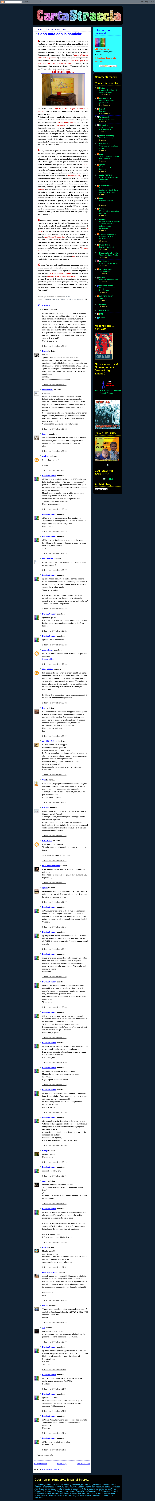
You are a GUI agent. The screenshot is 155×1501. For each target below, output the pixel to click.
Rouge (45, 1151)
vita (67, 299)
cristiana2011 (104, 261)
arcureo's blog (105, 269)
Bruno (45, 351)
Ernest (102, 109)
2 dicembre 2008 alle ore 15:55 (54, 385)
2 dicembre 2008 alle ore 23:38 (54, 836)
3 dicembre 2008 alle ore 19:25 (54, 1323)
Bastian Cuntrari (49, 476)
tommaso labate (106, 286)
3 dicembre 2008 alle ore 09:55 (54, 1112)
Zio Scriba (103, 125)
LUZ (101, 314)
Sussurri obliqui (48, 659)
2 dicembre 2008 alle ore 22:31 (54, 802)
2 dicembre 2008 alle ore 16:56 (54, 451)
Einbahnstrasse (105, 186)
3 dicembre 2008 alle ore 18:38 (54, 1300)
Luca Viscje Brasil (49, 1272)
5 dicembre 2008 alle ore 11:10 (54, 1433)
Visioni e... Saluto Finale (108, 255)
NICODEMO (104, 310)
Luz (43, 708)
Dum (101, 154)
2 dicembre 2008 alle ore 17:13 (54, 470)
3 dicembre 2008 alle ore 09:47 (54, 1038)
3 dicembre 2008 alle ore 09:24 (54, 949)
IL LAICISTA (47, 841)
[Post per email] (86, 299)
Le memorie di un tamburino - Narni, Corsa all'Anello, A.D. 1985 (108, 190)
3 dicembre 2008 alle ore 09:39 (54, 977)
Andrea (45, 456)
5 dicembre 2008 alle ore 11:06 (54, 1370)
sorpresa (55, 299)
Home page (61, 1464)
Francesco (103, 111)
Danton (102, 219)
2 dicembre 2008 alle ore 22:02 (54, 703)
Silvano (102, 209)
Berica (102, 88)
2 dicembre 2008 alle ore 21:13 (54, 664)
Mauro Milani (47, 669)
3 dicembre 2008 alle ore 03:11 (54, 883)
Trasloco (102, 298)
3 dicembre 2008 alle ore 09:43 (54, 1007)
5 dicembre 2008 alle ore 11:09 (54, 1411)
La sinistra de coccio (107, 119)
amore (48, 299)
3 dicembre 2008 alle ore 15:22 (54, 1204)
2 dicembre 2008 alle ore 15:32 (54, 346)
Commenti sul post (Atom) (52, 1469)
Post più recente (40, 1464)
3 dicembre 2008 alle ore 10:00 (54, 1145)
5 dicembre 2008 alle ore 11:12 (54, 1450)
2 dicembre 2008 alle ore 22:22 (54, 736)
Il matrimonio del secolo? (108, 263)
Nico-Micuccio (105, 98)
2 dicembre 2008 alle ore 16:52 (54, 429)
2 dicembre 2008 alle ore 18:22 (54, 645)
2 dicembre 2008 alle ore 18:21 (54, 631)
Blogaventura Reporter (109, 253)
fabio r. (45, 434)
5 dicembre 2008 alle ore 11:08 (54, 1389)
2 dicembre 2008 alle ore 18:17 (54, 570)
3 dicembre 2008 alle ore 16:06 (54, 1242)
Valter (62, 299)
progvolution (47, 650)
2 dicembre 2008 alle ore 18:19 (54, 609)
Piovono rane (105, 144)
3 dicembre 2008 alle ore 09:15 (54, 927)
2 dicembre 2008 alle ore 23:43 (54, 861)
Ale (43, 1328)
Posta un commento (45, 1455)
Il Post (102, 318)
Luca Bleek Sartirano (51, 866)
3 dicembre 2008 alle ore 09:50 (54, 1063)
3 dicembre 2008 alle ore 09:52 (54, 1085)
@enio (45, 888)
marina (45, 1305)
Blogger (102, 304)
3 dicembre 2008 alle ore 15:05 (54, 1176)
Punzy (45, 1247)
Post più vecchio (83, 1464)
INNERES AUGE (106, 296)
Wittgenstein (104, 117)
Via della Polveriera (107, 234)
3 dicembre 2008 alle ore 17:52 (54, 1267)
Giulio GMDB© (105, 175)
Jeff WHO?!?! (104, 271)
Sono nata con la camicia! (60, 34)
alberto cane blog (106, 136)
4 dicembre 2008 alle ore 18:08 (54, 1342)
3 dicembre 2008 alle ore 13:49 (54, 1162)
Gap (44, 780)
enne (44, 1181)
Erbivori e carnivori (106, 247)
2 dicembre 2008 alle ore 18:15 (54, 553)
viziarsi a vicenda (76, 299)
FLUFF (102, 277)
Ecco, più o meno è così (108, 280)
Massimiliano (47, 390)
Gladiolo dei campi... (107, 138)
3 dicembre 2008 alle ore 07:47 (54, 902)
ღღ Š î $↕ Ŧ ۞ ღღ (50, 741)
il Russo (45, 807)
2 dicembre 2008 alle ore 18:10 (54, 509)
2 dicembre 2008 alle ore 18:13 (54, 531)
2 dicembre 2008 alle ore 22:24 (54, 775)
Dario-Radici (104, 245)
